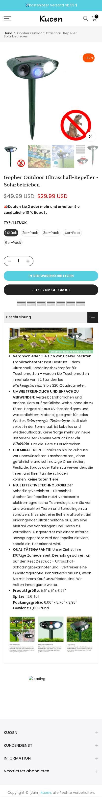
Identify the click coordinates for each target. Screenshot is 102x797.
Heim (8, 33)
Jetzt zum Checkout (51, 289)
